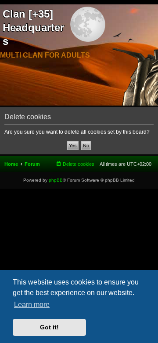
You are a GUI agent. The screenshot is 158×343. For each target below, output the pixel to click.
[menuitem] (74, 164)
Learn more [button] (32, 304)
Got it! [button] (49, 327)
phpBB (56, 180)
